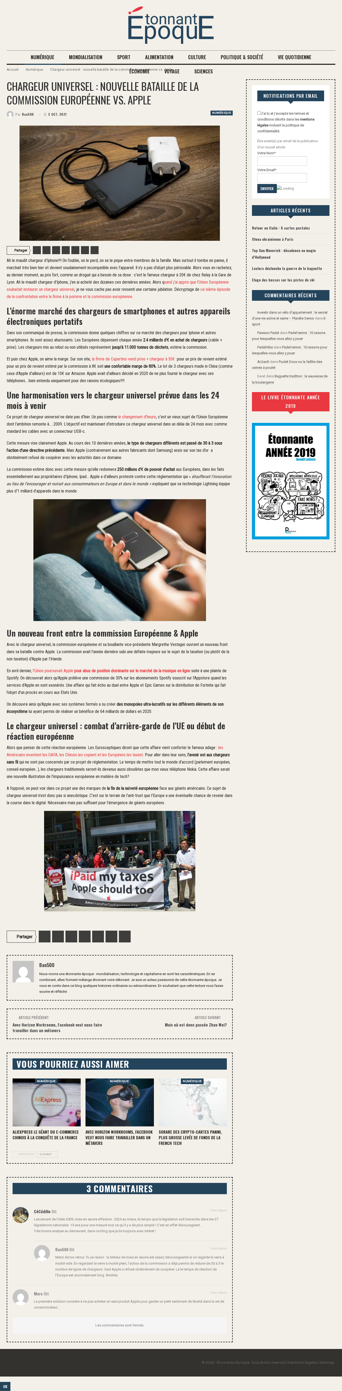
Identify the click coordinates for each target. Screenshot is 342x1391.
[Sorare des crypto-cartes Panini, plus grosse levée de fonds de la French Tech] (193, 1102)
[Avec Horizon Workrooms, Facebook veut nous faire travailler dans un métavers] (120, 1102)
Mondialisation (85, 57)
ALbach (263, 362)
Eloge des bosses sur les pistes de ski (283, 280)
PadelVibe (265, 347)
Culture (197, 57)
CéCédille (42, 1211)
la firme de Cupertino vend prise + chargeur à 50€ (133, 359)
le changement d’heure (137, 416)
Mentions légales (302, 1362)
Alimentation (159, 57)
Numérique (42, 57)
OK (5, 1386)
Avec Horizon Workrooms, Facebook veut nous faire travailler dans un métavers (57, 1027)
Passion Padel (268, 333)
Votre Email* (266, 170)
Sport (123, 57)
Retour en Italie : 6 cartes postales (281, 228)
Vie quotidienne (294, 57)
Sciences (203, 71)
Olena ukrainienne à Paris (272, 239)
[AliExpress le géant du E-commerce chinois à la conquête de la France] (47, 1102)
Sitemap (327, 1362)
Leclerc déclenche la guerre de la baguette (287, 268)
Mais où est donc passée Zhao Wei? (196, 1025)
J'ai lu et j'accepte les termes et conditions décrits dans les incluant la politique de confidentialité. (285, 122)
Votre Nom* (266, 153)
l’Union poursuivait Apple (111, 670)
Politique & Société (242, 57)
